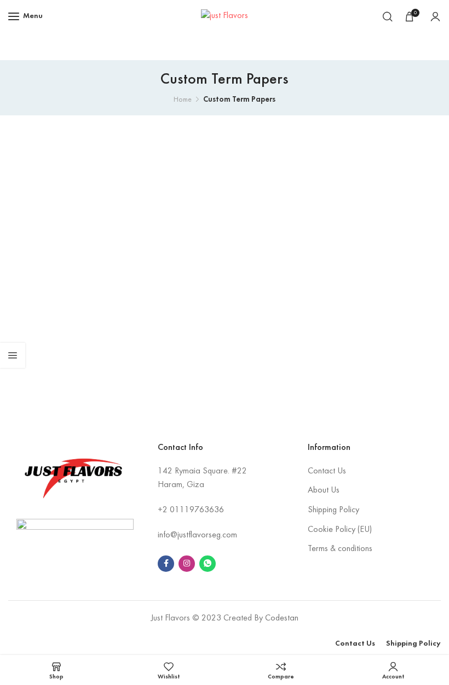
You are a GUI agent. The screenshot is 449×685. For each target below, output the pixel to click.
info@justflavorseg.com (197, 535)
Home (183, 99)
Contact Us (327, 471)
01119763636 (197, 510)
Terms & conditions (340, 549)
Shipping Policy (333, 510)
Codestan (281, 618)
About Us (323, 490)
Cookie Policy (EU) (340, 529)
